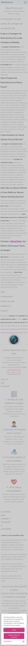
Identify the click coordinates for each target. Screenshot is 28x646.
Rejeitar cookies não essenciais (14, 636)
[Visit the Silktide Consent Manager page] (23, 641)
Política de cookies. (14, 625)
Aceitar (14, 630)
